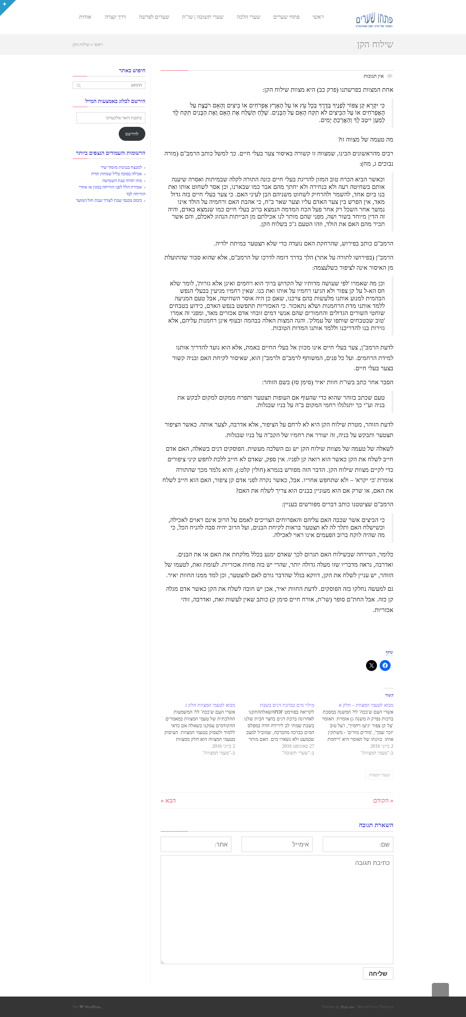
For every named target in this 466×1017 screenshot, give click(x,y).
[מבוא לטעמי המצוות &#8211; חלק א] (353, 729)
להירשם (132, 133)
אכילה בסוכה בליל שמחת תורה (116, 173)
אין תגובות (374, 76)
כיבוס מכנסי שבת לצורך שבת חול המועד (109, 200)
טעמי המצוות (379, 775)
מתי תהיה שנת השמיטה (122, 180)
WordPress (92, 1007)
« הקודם (383, 800)
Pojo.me (347, 1007)
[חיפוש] (79, 85)
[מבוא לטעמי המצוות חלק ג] (195, 729)
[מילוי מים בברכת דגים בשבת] (274, 729)
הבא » (168, 800)
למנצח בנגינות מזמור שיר (121, 167)
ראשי (98, 44)
